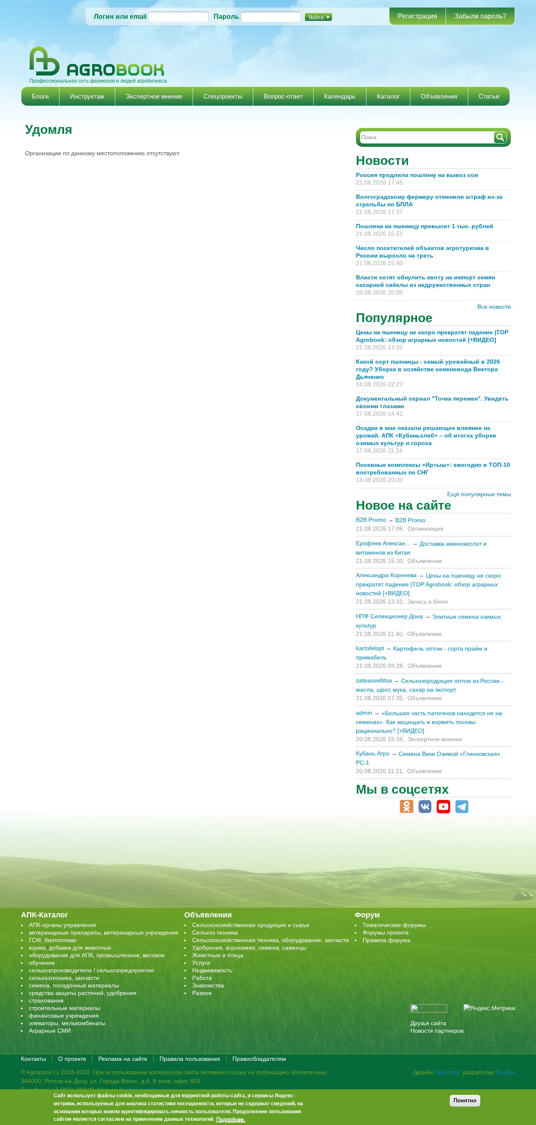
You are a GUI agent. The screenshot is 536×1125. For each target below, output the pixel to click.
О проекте (72, 1058)
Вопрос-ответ (283, 96)
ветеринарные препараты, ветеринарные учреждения (103, 932)
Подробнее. (230, 1119)
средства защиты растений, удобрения (83, 993)
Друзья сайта (428, 1023)
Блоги (40, 96)
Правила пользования (190, 1058)
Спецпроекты (223, 96)
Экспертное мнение (154, 96)
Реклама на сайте (122, 1058)
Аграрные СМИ (50, 1030)
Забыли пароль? (480, 16)
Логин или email (120, 16)
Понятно (465, 1100)
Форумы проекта (386, 932)
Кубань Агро (372, 753)
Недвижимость (212, 970)
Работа (202, 977)
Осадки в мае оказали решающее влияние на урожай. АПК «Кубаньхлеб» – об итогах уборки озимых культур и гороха (426, 435)
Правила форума (386, 940)
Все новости (494, 306)
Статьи (489, 96)
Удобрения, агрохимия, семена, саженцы (249, 947)
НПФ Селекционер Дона (389, 616)
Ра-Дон (505, 1072)
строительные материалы (64, 1008)
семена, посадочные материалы (74, 985)
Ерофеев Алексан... (383, 543)
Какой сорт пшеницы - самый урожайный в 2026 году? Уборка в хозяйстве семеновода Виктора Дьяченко (428, 369)
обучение (42, 962)
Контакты (33, 1058)
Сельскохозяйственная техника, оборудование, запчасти (270, 940)
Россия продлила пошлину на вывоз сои (417, 175)
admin (364, 712)
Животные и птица (217, 955)
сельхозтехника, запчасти (64, 977)
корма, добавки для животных (70, 947)
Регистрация (417, 16)
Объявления (439, 96)
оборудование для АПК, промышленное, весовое (97, 955)
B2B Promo (371, 519)
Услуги (201, 962)
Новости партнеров (437, 1030)
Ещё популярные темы (479, 494)
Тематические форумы (394, 925)
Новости (382, 160)
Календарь (340, 96)
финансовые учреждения (64, 1015)
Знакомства (208, 985)
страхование (46, 1000)
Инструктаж (87, 96)
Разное (202, 993)
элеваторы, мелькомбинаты (67, 1023)
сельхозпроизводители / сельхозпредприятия (91, 970)
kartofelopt (370, 648)
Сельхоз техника (215, 932)
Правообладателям (259, 1058)
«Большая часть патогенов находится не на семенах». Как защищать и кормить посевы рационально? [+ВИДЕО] (429, 722)
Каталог (388, 96)
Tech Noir (447, 1072)
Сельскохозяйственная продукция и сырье (250, 925)
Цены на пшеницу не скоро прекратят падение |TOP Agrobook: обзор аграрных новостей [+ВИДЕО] (428, 584)
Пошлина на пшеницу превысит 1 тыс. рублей (428, 226)
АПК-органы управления (62, 925)
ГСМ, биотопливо (53, 940)
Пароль (226, 16)
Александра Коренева (386, 575)
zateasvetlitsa (374, 680)
